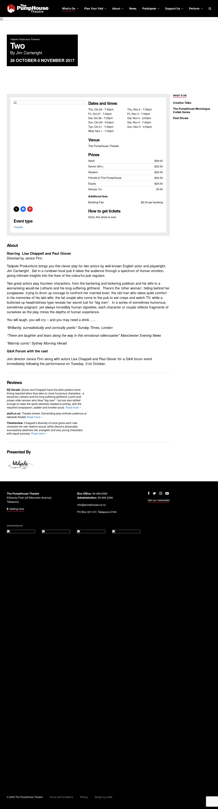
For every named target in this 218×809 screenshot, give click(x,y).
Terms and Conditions (61, 797)
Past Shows (180, 118)
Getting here (16, 509)
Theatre (18, 227)
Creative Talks (182, 102)
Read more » (73, 407)
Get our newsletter (159, 500)
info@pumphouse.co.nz (91, 505)
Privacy (84, 797)
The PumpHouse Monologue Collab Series (191, 110)
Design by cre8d (103, 797)
